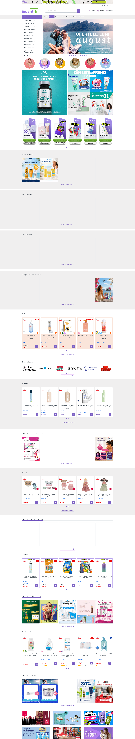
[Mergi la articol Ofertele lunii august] (70, 56)
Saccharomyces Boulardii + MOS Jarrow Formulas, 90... (31, 654)
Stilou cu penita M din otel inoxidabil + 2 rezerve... (31, 406)
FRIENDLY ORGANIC (46, 659)
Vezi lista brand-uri (67, 376)
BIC (42, 581)
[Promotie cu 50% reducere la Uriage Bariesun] (49, 170)
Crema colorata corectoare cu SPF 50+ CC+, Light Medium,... (49, 337)
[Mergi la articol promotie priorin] (81, 56)
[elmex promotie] (101, 103)
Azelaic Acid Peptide (82, 412)
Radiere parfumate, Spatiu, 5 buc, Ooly (85, 577)
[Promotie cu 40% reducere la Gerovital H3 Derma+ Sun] (49, 534)
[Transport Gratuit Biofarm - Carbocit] (49, 448)
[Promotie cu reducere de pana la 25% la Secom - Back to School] (67, 210)
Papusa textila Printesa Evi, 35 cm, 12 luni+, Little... (104, 495)
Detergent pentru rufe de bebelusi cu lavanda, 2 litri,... (49, 654)
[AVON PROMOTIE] (36, 718)
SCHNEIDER (26, 410)
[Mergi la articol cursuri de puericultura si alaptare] (86, 56)
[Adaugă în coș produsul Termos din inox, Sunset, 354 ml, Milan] (109, 585)
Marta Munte (26, 583)
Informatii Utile (105, 5)
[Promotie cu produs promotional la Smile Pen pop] (49, 611)
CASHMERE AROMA (100, 342)
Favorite (93, 10)
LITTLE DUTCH (26, 498)
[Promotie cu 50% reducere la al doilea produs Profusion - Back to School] (86, 210)
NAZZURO (25, 581)
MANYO (25, 342)
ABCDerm (98, 661)
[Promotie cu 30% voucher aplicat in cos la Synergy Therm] (86, 691)
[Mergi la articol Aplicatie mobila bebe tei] (71, 56)
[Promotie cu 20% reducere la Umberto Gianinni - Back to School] (31, 210)
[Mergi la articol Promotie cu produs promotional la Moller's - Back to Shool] (75, 56)
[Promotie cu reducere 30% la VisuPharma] (67, 534)
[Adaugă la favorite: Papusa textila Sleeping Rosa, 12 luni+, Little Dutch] (60, 478)
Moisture (43, 412)
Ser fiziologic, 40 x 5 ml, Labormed (86, 654)
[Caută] (78, 11)
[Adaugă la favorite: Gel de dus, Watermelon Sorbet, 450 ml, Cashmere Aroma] (97, 319)
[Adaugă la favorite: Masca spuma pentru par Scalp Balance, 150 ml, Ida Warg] (97, 389)
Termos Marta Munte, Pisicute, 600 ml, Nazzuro (31, 577)
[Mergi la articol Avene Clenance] (73, 56)
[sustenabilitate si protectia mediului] (98, 718)
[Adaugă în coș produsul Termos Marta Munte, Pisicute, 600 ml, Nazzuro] (36, 585)
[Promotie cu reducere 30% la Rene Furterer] (104, 534)
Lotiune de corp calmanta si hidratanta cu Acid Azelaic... (85, 406)
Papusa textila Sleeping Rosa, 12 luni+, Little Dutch (67, 495)
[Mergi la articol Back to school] (68, 56)
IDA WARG (43, 410)
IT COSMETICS (44, 342)
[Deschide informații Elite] (24, 320)
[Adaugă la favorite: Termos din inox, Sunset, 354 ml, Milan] (97, 561)
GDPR (111, 5)
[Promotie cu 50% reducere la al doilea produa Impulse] (104, 290)
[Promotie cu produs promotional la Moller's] (31, 612)
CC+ (42, 344)
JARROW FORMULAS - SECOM (30, 661)
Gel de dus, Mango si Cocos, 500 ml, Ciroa (85, 336)
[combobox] (61, 11)
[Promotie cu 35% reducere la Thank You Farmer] (104, 170)
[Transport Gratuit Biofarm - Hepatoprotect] (86, 448)
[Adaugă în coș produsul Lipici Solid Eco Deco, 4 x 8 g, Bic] (55, 585)
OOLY (79, 581)
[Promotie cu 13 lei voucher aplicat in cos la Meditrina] (67, 691)
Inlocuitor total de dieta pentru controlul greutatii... (67, 336)
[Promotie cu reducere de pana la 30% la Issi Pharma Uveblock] (31, 170)
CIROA (79, 342)
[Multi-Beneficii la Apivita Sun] (49, 250)
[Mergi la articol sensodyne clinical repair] (79, 56)
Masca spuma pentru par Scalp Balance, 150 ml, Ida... (104, 406)
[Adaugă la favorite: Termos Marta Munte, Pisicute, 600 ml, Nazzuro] (24, 561)
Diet (61, 344)
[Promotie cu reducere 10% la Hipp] (49, 290)
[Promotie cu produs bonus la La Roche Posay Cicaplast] (67, 612)
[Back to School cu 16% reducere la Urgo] (49, 210)
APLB (79, 410)
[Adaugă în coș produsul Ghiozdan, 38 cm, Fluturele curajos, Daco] (73, 585)
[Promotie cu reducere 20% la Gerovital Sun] (67, 170)
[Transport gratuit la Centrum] (67, 449)
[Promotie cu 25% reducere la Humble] (67, 290)
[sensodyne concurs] (90, 81)
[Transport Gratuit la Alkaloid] (31, 449)
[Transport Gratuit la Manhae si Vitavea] (104, 449)
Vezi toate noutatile (67, 510)
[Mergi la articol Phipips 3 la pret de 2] (84, 56)
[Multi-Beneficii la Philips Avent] (104, 250)
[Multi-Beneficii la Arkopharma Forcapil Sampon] (31, 250)
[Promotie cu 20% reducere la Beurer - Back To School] (104, 210)
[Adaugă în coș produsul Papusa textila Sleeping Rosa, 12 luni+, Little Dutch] (73, 502)
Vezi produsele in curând (67, 422)
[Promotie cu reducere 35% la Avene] (86, 170)
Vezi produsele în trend (67, 354)
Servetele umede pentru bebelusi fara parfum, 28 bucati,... (67, 655)
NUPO (61, 342)
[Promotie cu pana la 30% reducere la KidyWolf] (86, 534)
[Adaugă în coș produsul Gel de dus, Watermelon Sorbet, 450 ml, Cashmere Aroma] (109, 346)
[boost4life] (44, 92)
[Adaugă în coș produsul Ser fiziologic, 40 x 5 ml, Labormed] (91, 663)
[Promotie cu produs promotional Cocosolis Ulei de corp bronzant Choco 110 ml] (86, 612)
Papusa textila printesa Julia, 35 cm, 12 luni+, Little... (85, 495)
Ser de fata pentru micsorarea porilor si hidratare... (30, 337)
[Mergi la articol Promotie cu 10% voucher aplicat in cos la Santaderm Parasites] (77, 56)
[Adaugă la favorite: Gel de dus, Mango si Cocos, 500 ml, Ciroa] (79, 319)
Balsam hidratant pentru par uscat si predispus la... (49, 406)
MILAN (97, 581)
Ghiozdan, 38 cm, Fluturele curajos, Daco (67, 577)
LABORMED (80, 659)
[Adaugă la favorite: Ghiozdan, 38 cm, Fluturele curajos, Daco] (60, 561)
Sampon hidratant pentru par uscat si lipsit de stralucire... (67, 407)
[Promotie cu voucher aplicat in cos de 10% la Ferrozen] (104, 691)
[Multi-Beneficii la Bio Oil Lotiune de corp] (86, 250)
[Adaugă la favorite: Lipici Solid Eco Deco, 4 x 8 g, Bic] (42, 561)
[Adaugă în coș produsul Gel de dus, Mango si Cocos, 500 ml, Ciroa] (91, 346)
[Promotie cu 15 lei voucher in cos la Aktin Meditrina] (31, 691)
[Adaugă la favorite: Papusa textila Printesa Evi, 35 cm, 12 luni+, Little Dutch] (97, 478)
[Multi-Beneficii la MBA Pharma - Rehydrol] (67, 250)
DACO (61, 581)
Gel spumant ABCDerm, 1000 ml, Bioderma (104, 654)
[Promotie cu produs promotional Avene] (86, 290)
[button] (37, 414)
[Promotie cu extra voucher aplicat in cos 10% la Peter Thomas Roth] (49, 691)
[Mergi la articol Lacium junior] (88, 56)
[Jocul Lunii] (67, 718)
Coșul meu (101, 10)
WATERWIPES (63, 659)
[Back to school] (67, 2)
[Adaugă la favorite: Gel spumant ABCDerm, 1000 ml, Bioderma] (97, 638)
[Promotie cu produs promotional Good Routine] (79, 103)
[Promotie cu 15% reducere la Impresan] (31, 290)
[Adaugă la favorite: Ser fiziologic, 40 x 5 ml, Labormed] (78, 638)
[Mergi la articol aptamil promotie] (82, 56)
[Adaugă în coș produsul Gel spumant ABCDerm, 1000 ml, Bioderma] (109, 663)
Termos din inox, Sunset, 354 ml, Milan (104, 577)
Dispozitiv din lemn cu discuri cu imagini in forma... (31, 495)
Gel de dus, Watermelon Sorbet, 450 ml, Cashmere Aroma (104, 337)
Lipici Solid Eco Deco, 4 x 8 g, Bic (49, 577)
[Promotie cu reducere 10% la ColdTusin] (31, 534)
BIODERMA (98, 659)
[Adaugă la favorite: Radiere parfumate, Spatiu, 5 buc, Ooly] (78, 561)
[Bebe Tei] (30, 10)
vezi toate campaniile (66, 184)
